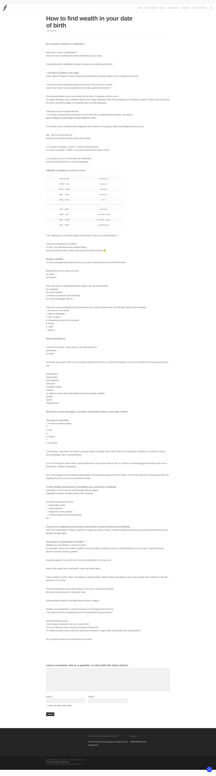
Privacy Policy (64, 762)
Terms (48, 762)
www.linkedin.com (138, 742)
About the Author (151, 8)
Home (140, 8)
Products (162, 8)
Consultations (186, 8)
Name (49, 696)
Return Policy (55, 762)
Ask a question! (173, 8)
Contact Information (200, 8)
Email (91, 696)
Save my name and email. (60, 705)
